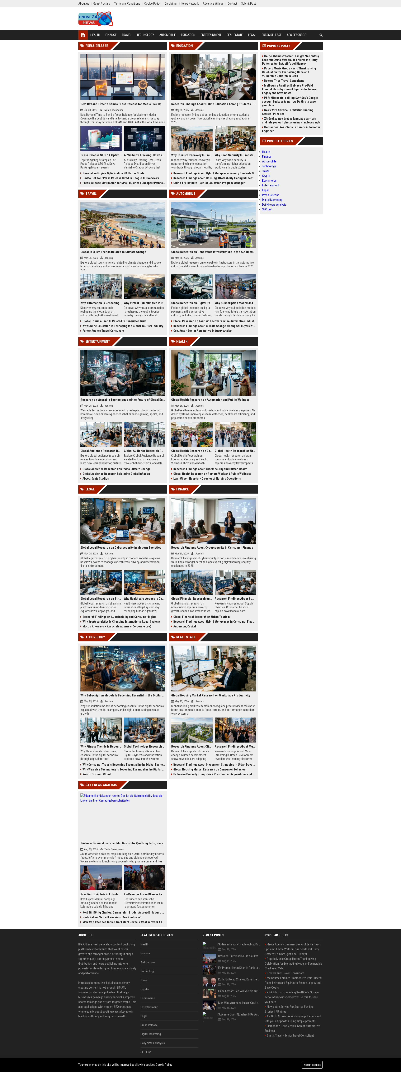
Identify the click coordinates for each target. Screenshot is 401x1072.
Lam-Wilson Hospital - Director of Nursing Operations (207, 478)
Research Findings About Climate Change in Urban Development (192, 746)
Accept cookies (312, 1064)
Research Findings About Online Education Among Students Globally (213, 104)
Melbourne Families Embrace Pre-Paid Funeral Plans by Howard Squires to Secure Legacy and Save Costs (289, 89)
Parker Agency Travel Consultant (103, 330)
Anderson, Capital (184, 626)
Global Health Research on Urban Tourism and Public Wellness (235, 451)
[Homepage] (83, 35)
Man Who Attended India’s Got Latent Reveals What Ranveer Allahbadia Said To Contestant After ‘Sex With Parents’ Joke (123, 922)
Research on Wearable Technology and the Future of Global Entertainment (122, 400)
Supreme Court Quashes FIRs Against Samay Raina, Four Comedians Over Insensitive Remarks (239, 1014)
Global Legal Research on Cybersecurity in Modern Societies (120, 547)
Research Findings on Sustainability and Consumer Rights (119, 616)
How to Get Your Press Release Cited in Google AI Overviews (120, 178)
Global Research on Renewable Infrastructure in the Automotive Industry (213, 252)
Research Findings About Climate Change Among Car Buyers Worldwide (214, 326)
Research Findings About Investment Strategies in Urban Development (214, 764)
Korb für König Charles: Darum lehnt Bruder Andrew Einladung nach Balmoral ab (123, 912)
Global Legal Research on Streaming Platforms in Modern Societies (101, 599)
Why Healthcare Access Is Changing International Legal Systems (144, 599)
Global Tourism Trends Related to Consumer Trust (114, 321)
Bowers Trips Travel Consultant (284, 80)
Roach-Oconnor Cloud (96, 774)
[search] (321, 35)
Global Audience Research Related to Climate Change (116, 469)
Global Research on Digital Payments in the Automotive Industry (192, 303)
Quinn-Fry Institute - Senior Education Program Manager (209, 183)
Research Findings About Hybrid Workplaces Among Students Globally (214, 173)
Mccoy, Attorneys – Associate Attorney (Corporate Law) (116, 626)
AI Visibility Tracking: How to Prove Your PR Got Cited (144, 155)
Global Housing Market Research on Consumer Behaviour (210, 769)
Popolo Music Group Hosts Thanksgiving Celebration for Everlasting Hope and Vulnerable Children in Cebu (289, 72)
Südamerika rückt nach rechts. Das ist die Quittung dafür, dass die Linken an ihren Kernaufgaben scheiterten (122, 843)
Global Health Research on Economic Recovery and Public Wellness (192, 451)
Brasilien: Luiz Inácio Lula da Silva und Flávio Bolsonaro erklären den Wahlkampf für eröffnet (101, 894)
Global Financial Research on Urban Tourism (201, 616)
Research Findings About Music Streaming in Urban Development (235, 746)
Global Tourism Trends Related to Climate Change (113, 252)
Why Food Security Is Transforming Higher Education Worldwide (235, 155)
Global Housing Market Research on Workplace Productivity (210, 695)
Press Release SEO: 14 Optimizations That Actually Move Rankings (101, 155)
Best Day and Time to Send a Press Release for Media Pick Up (120, 104)
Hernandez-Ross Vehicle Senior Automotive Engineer (291, 129)
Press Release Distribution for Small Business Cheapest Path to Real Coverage (123, 183)
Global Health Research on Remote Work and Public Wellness (212, 473)
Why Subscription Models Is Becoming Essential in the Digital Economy (122, 695)
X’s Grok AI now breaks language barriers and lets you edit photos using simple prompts (291, 120)
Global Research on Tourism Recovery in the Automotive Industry (214, 321)
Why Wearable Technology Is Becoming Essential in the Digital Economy (123, 769)
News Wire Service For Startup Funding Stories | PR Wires (287, 112)
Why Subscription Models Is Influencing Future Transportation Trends (235, 303)
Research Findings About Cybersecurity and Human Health (210, 469)
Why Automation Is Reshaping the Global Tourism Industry (101, 303)
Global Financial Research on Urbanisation (192, 599)
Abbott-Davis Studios (95, 478)
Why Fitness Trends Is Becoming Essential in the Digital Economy (101, 746)
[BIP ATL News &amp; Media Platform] (95, 18)
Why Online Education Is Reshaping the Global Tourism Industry (122, 326)
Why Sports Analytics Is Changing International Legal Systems (121, 621)
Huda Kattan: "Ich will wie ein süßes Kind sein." (111, 917)
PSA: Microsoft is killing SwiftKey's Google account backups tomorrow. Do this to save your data (290, 101)
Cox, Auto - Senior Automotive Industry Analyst (202, 330)
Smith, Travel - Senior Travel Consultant (290, 1035)
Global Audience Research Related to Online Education (101, 451)
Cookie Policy (164, 1064)
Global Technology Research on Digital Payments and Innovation (144, 746)
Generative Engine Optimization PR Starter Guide (113, 173)
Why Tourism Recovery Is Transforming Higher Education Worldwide (192, 155)
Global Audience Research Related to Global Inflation (116, 473)
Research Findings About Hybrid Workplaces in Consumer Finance (214, 621)
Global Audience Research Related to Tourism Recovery (144, 451)
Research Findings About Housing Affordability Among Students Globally (214, 178)
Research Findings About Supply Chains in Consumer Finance (235, 599)
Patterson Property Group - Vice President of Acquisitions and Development (214, 774)
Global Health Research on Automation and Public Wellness (210, 400)
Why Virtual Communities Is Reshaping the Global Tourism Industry (144, 303)
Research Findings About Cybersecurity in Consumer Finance (212, 547)
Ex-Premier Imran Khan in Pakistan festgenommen (144, 894)
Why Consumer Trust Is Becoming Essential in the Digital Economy (123, 764)
